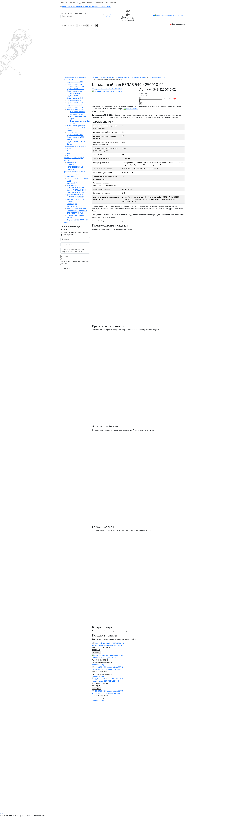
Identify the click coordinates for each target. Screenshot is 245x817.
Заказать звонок (178, 24)
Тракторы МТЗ (72, 176)
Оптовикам (99, 3)
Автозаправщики (73, 174)
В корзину (168, 98)
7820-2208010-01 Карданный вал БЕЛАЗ (106, 693)
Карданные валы (68, 25)
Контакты (113, 3)
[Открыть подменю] (77, 25)
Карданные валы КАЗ (74, 105)
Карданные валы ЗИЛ (75, 98)
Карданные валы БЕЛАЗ (75, 89)
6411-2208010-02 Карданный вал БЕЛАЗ (106, 669)
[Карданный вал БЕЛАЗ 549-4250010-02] (107, 89)
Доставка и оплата (86, 3)
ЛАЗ (68, 155)
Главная (64, 3)
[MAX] (157, 15)
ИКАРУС (70, 149)
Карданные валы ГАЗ (74, 100)
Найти (107, 16)
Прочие (66, 222)
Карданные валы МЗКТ (75, 107)
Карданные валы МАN (75, 135)
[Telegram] (154, 15)
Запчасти (82, 25)
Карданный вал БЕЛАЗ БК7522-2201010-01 (107, 645)
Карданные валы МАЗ (75, 82)
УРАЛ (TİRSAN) (72, 132)
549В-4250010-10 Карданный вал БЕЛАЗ (106, 658)
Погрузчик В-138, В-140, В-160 (78, 220)
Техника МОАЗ (72, 206)
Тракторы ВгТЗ (72, 183)
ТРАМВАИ (70, 165)
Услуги (92, 25)
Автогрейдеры (72, 204)
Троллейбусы (71, 162)
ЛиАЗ (68, 151)
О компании (73, 3)
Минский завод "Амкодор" (76, 208)
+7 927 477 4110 (179, 15)
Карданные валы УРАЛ (75, 96)
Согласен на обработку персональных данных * (74, 262)
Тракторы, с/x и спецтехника (74, 172)
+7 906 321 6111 (167, 15)
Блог (106, 3)
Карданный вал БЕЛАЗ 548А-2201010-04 (106, 681)
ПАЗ (68, 153)
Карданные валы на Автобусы (75, 146)
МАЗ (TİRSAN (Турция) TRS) (76, 126)
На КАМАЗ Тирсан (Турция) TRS (78, 109)
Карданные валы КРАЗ (75, 103)
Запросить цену (98, 665)
